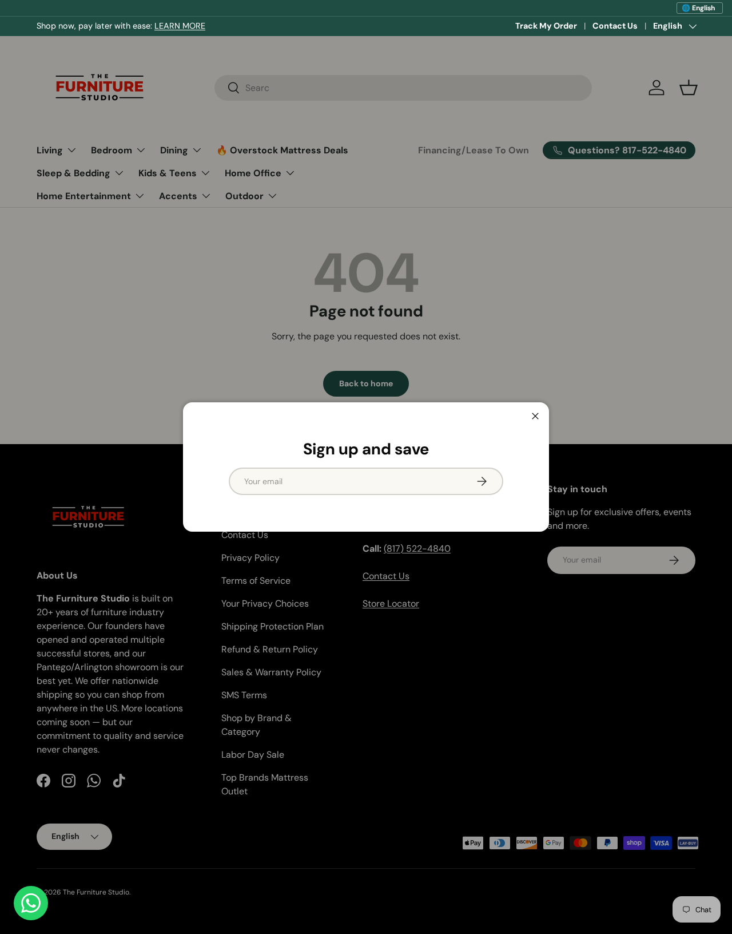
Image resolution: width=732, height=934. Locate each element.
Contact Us (615, 26)
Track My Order (546, 26)
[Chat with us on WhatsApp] (31, 903)
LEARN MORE (179, 26)
